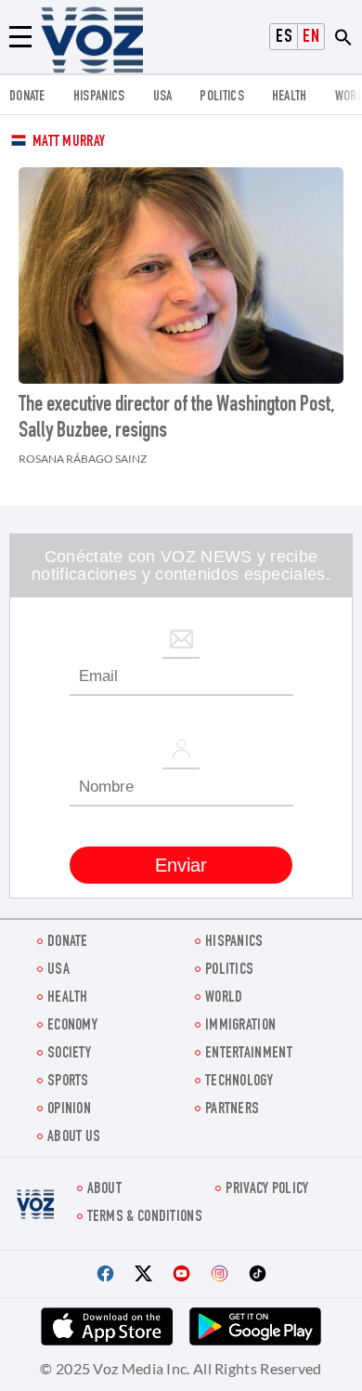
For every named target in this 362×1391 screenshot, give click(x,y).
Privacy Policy (267, 1190)
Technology (239, 1082)
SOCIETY (69, 1054)
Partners (232, 1110)
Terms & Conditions (144, 1218)
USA (163, 97)
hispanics (99, 97)
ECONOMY (72, 1026)
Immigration (240, 1026)
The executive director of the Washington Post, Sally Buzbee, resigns (176, 419)
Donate (27, 97)
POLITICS (221, 97)
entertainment (248, 1054)
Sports (68, 1082)
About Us (73, 1138)
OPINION (69, 1110)
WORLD (224, 998)
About (105, 1190)
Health (289, 97)
